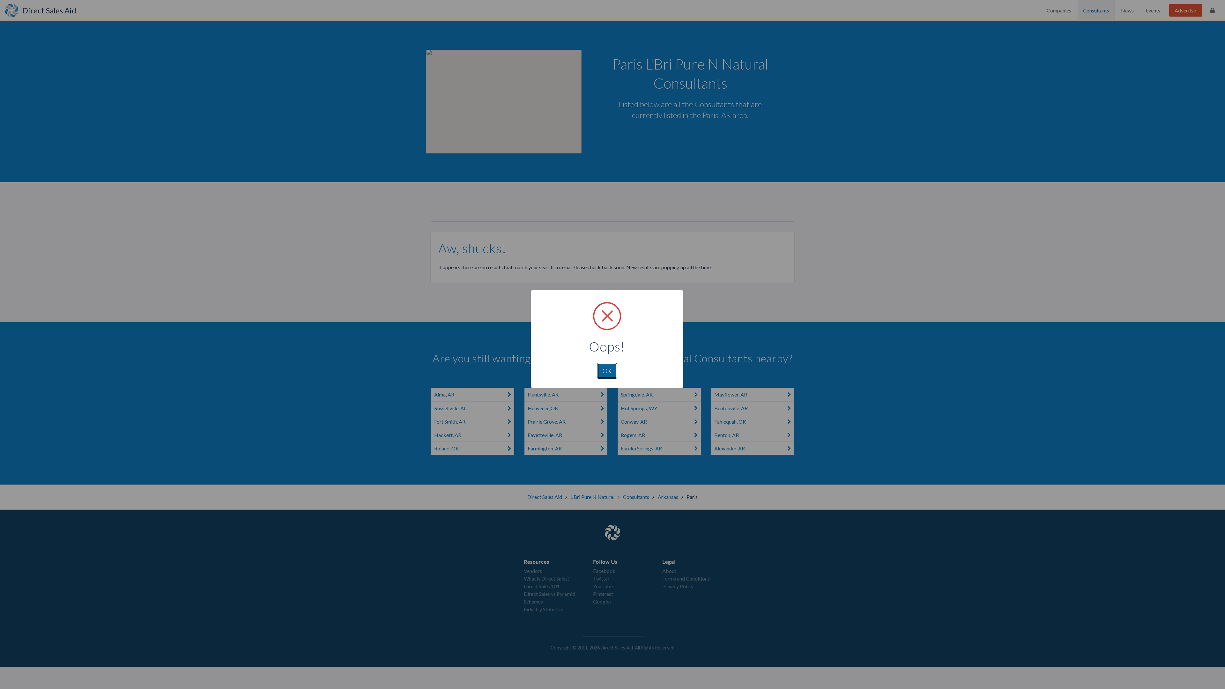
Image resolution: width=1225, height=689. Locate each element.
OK (607, 370)
